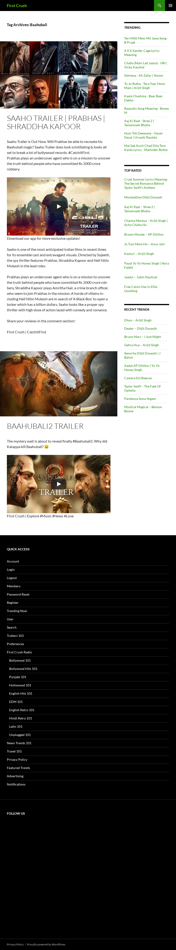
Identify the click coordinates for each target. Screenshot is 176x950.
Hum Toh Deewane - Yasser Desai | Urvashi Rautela (143, 135)
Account (13, 561)
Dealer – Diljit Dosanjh (140, 328)
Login (11, 569)
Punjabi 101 (17, 677)
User (10, 619)
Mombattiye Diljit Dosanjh (143, 197)
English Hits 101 (20, 693)
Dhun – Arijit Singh (137, 320)
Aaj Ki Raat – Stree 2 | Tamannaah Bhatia (139, 209)
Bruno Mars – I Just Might (142, 337)
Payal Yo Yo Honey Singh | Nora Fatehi (146, 265)
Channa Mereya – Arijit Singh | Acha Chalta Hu (146, 223)
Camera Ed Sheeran (138, 378)
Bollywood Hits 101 (23, 669)
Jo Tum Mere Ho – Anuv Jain (144, 244)
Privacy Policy (17, 759)
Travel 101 (14, 751)
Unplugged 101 (20, 735)
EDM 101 (16, 702)
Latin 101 (15, 726)
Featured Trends (18, 768)
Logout (12, 578)
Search (11, 627)
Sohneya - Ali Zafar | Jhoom (143, 75)
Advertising (15, 776)
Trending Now (17, 611)
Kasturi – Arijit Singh (139, 254)
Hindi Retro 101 (20, 718)
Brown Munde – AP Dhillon (144, 234)
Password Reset (18, 594)
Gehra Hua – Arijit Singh (141, 345)
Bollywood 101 (20, 660)
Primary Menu (170, 5)
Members (13, 586)
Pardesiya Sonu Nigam (140, 399)
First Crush (17, 5)
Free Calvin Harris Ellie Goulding (140, 289)
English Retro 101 (21, 710)
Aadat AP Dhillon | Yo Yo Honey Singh (142, 368)
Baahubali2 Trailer (45, 426)
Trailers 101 (15, 636)
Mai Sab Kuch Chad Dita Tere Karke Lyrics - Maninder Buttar (146, 148)
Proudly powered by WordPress (46, 944)
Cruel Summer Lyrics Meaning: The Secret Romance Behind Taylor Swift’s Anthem (146, 183)
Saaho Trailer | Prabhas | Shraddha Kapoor (56, 122)
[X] (41, 855)
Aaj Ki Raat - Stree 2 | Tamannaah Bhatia (139, 123)
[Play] (58, 206)
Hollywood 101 (20, 685)
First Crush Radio (19, 652)
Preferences (15, 644)
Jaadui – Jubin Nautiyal (140, 277)
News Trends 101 (19, 743)
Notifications (16, 784)
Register (13, 603)
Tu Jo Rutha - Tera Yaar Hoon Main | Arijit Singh (144, 86)
